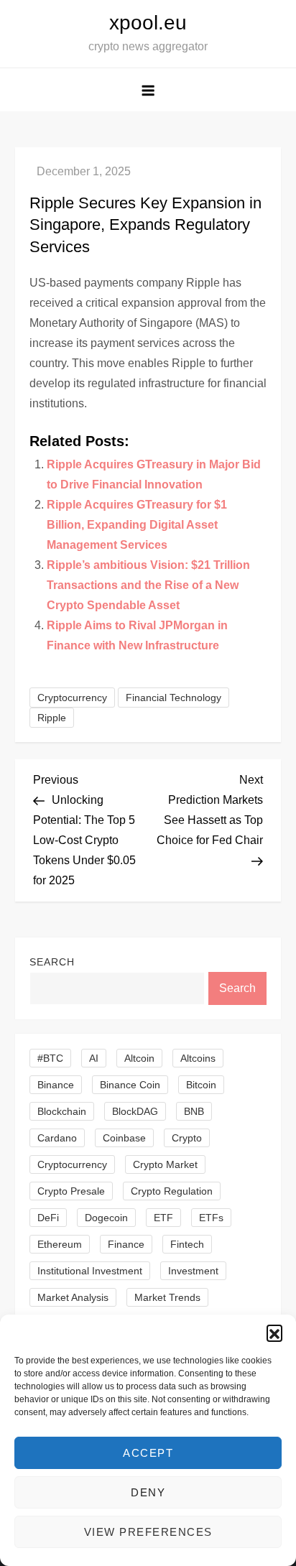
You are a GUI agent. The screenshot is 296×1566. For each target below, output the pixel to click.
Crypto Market (165, 1164)
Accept (148, 1453)
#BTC (50, 1058)
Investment (193, 1271)
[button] (274, 1332)
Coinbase (124, 1138)
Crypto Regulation (172, 1191)
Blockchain (61, 1111)
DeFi (48, 1217)
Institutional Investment (89, 1271)
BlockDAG (135, 1111)
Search (52, 962)
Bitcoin (201, 1084)
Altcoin (139, 1058)
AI (93, 1058)
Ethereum (59, 1244)
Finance (126, 1244)
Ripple (51, 717)
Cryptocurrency (72, 697)
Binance (55, 1084)
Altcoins (198, 1058)
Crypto (187, 1138)
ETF (163, 1217)
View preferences (148, 1532)
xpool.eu (148, 22)
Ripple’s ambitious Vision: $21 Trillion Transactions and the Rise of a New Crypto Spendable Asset (148, 585)
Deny (148, 1492)
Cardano (57, 1138)
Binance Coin (130, 1084)
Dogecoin (106, 1217)
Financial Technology (173, 697)
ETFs (211, 1217)
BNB (194, 1111)
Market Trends (167, 1297)
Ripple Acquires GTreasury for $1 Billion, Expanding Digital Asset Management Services (137, 525)
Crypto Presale (71, 1191)
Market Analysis (72, 1297)
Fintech (187, 1244)
